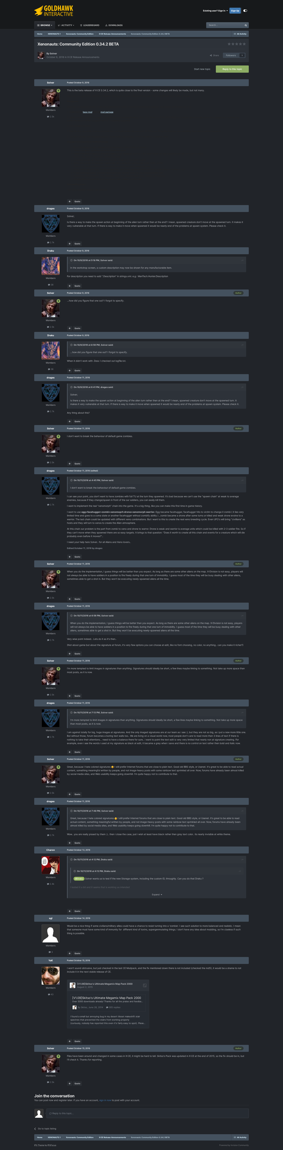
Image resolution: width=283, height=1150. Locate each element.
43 (51, 994)
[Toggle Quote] (71, 260)
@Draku (79, 878)
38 (51, 284)
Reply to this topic (232, 69)
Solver (53, 53)
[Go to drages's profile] (51, 224)
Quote (77, 201)
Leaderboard (91, 25)
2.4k (51, 884)
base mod (87, 112)
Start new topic (202, 69)
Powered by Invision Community (234, 1145)
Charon (50, 850)
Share (215, 55)
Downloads (115, 25)
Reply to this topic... (63, 1113)
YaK (50, 960)
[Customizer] (245, 11)
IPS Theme (39, 1145)
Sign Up (235, 10)
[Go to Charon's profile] (51, 865)
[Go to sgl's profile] (51, 933)
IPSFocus (51, 1145)
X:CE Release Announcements (83, 57)
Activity (66, 25)
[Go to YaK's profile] (51, 976)
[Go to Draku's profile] (51, 266)
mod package (107, 112)
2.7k (51, 242)
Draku (50, 250)
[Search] (246, 25)
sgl (50, 918)
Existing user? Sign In (214, 10)
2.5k (51, 116)
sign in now (105, 1100)
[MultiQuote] (69, 201)
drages (51, 208)
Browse (45, 25)
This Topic (233, 25)
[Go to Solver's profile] (41, 55)
